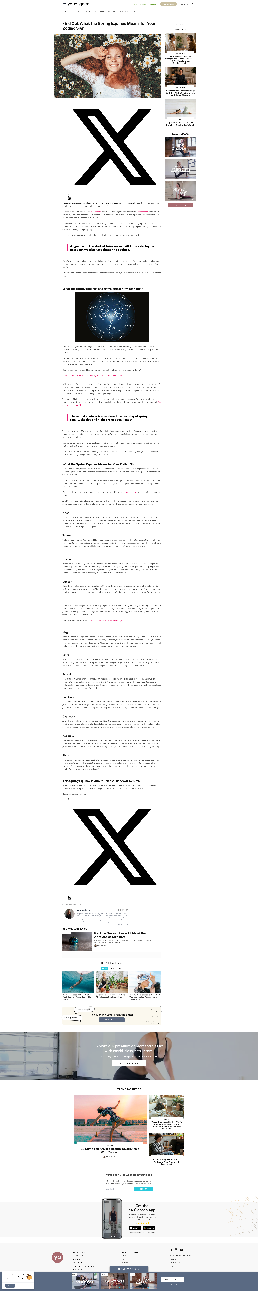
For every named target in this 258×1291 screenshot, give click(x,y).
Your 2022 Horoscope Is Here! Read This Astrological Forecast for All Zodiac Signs (144, 997)
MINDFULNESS (128, 1263)
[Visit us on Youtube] (181, 1249)
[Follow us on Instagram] (176, 1249)
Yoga (78, 12)
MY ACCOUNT (79, 1256)
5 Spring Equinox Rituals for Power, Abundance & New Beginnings (111, 996)
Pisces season (142, 211)
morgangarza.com (122, 924)
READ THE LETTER (111, 1020)
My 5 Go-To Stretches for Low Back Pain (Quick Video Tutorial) (180, 122)
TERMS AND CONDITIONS (180, 1255)
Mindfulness (99, 12)
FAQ (172, 1266)
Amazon (150, 1232)
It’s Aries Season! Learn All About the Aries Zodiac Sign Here (120, 935)
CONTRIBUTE (78, 1263)
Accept (10, 1286)
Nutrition (124, 12)
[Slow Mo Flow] (180, 191)
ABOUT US (77, 1259)
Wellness (68, 12)
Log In (186, 4)
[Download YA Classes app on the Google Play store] (149, 1228)
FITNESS (125, 1259)
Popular (112, 968)
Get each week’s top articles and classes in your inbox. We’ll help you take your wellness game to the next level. (129, 1182)
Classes (135, 12)
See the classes (129, 1063)
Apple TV (139, 1232)
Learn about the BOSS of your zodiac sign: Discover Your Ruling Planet (92, 375)
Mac (144, 1232)
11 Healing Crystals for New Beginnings (105, 620)
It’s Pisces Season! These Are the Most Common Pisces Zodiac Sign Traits (77, 997)
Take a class (168, 4)
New (120, 968)
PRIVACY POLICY (177, 1259)
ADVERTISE (77, 1270)
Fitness (87, 12)
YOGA (124, 1256)
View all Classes (180, 205)
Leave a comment (72, 904)
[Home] (57, 1271)
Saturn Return (131, 492)
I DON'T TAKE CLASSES (173, 1284)
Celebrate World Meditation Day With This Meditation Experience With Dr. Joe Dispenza (180, 91)
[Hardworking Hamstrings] (180, 169)
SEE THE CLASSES (172, 1279)
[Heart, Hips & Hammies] (180, 147)
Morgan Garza (83, 910)
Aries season (95, 211)
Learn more (26, 1286)
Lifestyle (112, 12)
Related (104, 968)
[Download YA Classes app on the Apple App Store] (135, 1228)
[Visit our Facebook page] (171, 1249)
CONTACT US (175, 1263)
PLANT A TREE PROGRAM (83, 1266)
